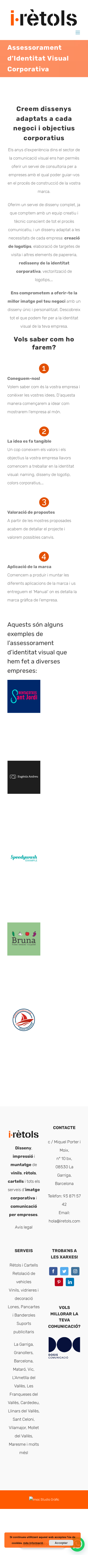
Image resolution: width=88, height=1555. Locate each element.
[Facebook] (53, 1271)
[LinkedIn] (70, 1282)
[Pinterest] (59, 1282)
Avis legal (24, 1227)
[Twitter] (64, 1271)
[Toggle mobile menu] (78, 32)
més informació (33, 1543)
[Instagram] (75, 1271)
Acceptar (61, 1543)
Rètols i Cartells (24, 1265)
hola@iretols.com (64, 1221)
